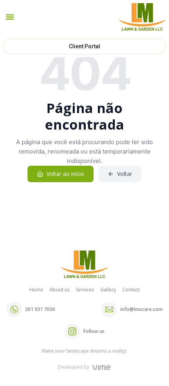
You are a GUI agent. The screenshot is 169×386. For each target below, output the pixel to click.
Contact (131, 289)
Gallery (108, 289)
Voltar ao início (65, 173)
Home (36, 289)
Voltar (124, 173)
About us (60, 289)
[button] (9, 17)
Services (85, 289)
